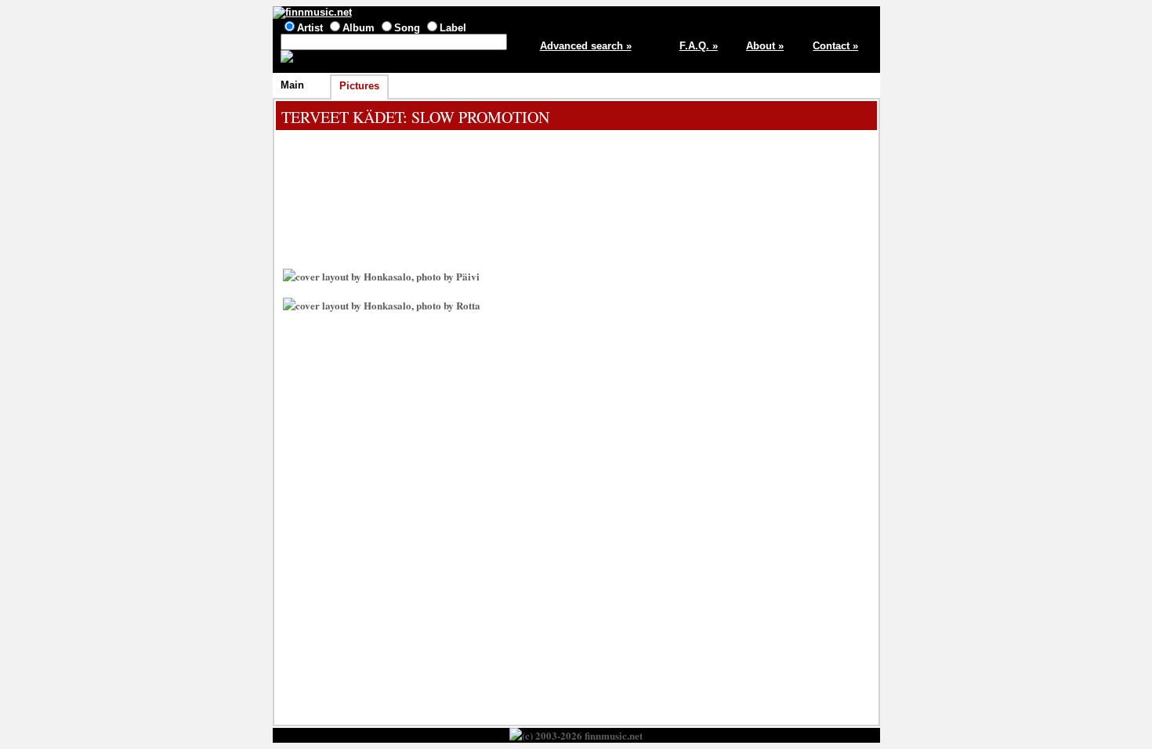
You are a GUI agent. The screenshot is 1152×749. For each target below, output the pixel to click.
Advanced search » (586, 46)
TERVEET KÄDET (342, 117)
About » (765, 46)
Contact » (835, 46)
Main (292, 85)
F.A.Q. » (698, 46)
